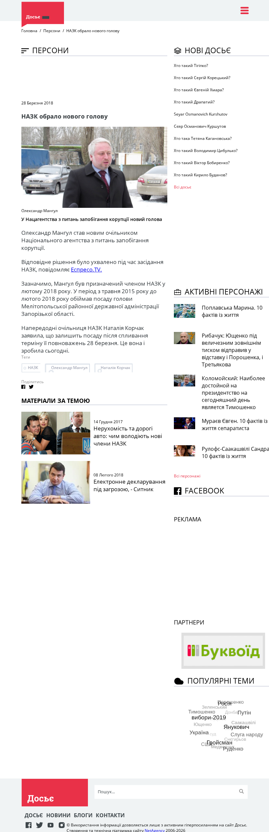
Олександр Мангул (69, 367)
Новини (58, 815)
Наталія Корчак (115, 367)
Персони (51, 30)
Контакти (110, 815)
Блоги (83, 815)
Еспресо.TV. (86, 269)
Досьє (34, 815)
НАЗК (33, 367)
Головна (29, 30)
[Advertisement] (140, 77)
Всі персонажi (187, 476)
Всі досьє (182, 187)
